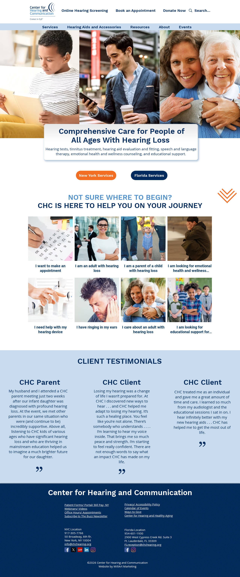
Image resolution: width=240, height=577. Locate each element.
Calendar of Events (136, 508)
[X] (73, 549)
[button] (52, 26)
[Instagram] (93, 549)
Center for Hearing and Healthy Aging (148, 515)
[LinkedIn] (86, 549)
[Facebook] (66, 549)
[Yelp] (80, 549)
